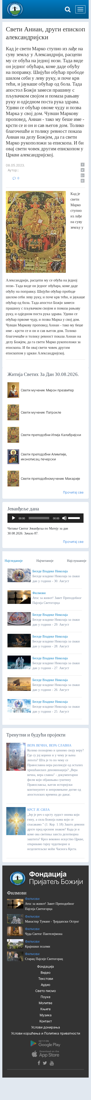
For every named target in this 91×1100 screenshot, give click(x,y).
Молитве (45, 1003)
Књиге (45, 1009)
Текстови (45, 979)
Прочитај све (73, 492)
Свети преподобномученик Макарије (50, 478)
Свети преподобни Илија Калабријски (51, 435)
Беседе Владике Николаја (50, 571)
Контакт (45, 1021)
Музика (46, 1015)
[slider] (74, 517)
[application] (45, 518)
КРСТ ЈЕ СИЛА (38, 809)
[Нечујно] (64, 518)
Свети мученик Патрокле (41, 412)
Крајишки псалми (37, 946)
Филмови (39, 593)
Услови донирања (45, 1027)
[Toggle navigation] (80, 9)
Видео (45, 972)
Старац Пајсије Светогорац (44, 959)
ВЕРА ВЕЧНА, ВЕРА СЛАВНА (49, 745)
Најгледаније (14, 561)
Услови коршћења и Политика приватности (45, 1033)
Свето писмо (45, 991)
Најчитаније (44, 561)
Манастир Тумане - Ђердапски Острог (52, 921)
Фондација (45, 966)
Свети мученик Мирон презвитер (47, 390)
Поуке (45, 997)
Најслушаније (76, 561)
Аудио (45, 985)
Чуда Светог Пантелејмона (43, 934)
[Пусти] (13, 518)
